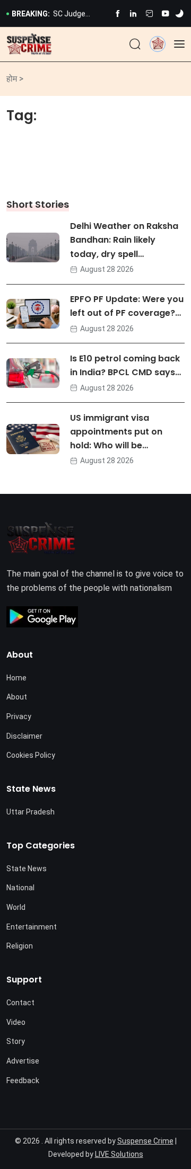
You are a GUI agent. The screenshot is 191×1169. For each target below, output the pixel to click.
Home (16, 678)
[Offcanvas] (179, 44)
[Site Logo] (29, 44)
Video (15, 1022)
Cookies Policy (30, 755)
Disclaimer (24, 736)
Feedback (22, 1080)
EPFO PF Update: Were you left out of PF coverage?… (127, 306)
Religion (19, 946)
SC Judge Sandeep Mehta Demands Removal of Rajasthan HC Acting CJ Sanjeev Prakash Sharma (80, 14)
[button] (158, 44)
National (20, 887)
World (15, 907)
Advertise (22, 1061)
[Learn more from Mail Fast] (149, 13)
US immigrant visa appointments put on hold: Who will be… (116, 431)
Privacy (18, 716)
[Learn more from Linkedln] (133, 13)
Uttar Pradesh (30, 812)
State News (26, 868)
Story (15, 1041)
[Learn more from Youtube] (165, 13)
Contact (20, 1002)
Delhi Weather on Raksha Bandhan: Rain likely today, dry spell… (124, 240)
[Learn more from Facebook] (117, 13)
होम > (14, 79)
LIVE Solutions (119, 1154)
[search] (135, 44)
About (16, 697)
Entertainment (31, 927)
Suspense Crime (145, 1141)
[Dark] (179, 13)
